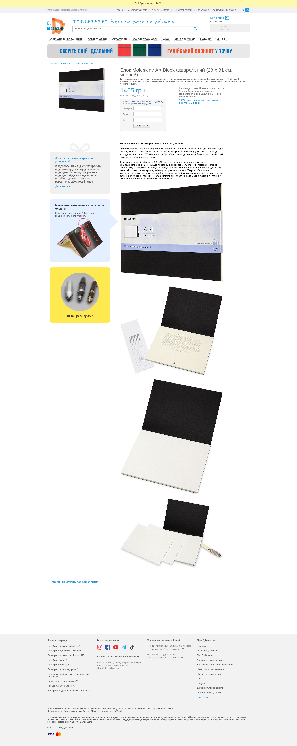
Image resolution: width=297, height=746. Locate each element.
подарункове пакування (224, 10)
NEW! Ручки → (148, 3)
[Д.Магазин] (56, 26)
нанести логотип (184, 10)
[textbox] (132, 29)
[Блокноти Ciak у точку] (148, 51)
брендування (202, 10)
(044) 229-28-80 (119, 709)
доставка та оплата (137, 10)
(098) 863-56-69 (89, 21)
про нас (120, 10)
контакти (155, 10)
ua (247, 10)
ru (242, 10)
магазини (168, 10)
